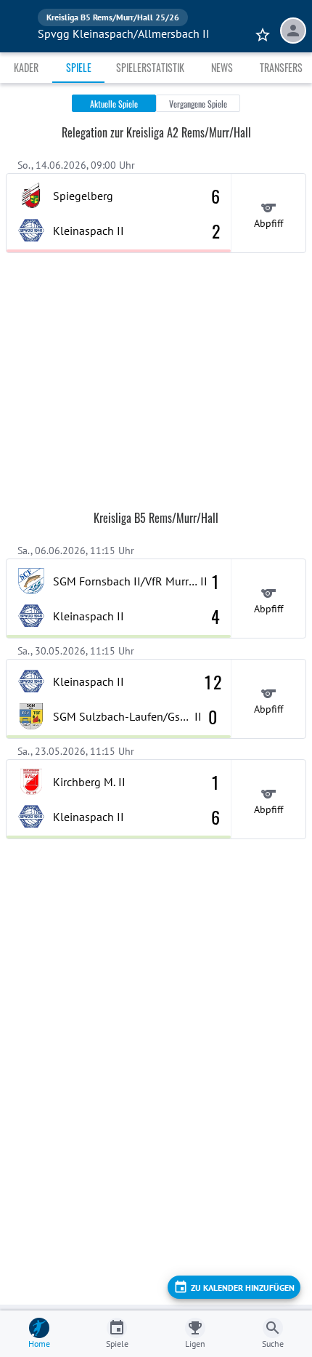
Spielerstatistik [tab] (150, 67)
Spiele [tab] (78, 67)
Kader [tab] (26, 67)
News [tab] (222, 67)
